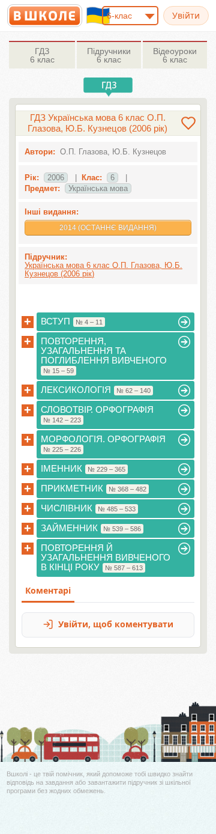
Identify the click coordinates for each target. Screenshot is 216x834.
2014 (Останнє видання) (108, 228)
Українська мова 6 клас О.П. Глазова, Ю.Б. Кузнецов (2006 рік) (103, 269)
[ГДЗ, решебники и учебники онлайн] (44, 15)
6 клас (42, 55)
